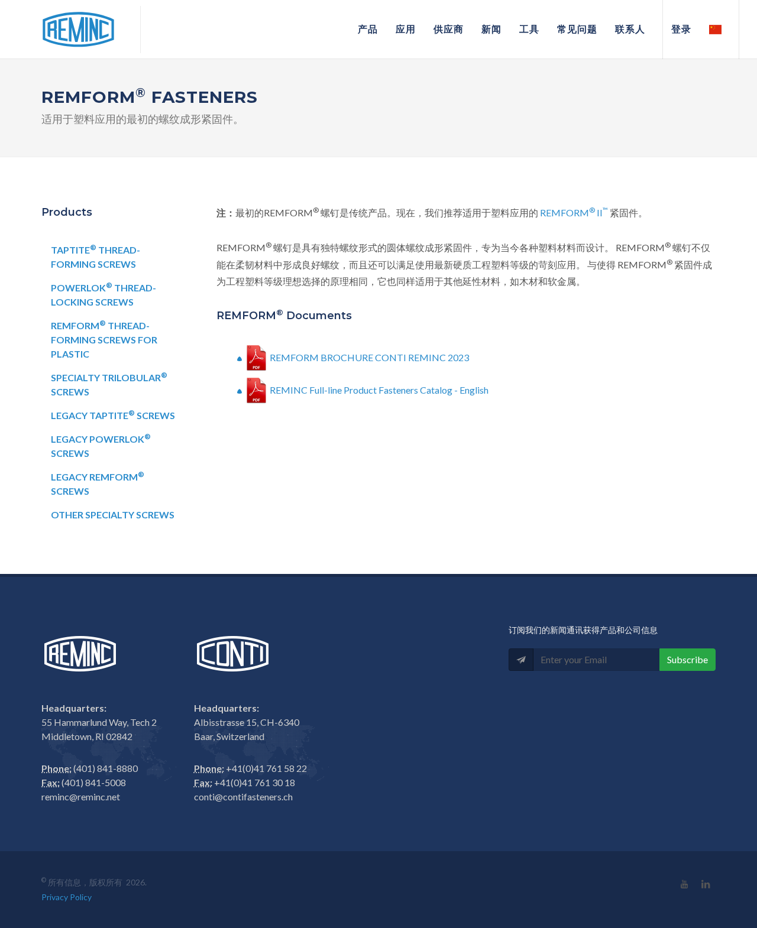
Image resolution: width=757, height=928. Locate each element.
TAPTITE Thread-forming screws (95, 256)
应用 (406, 29)
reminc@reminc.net (80, 796)
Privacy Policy (66, 897)
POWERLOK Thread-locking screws (103, 294)
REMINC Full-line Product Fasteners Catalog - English (379, 389)
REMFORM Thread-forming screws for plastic (104, 339)
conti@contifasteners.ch (243, 796)
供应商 (449, 29)
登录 (681, 29)
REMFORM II (574, 212)
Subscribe (687, 659)
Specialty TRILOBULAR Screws (109, 384)
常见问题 (577, 29)
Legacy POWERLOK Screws (101, 445)
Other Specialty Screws (112, 514)
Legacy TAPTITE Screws (113, 414)
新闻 (491, 29)
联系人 (630, 29)
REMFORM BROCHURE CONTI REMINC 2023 (369, 357)
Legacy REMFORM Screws (97, 483)
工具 (529, 29)
